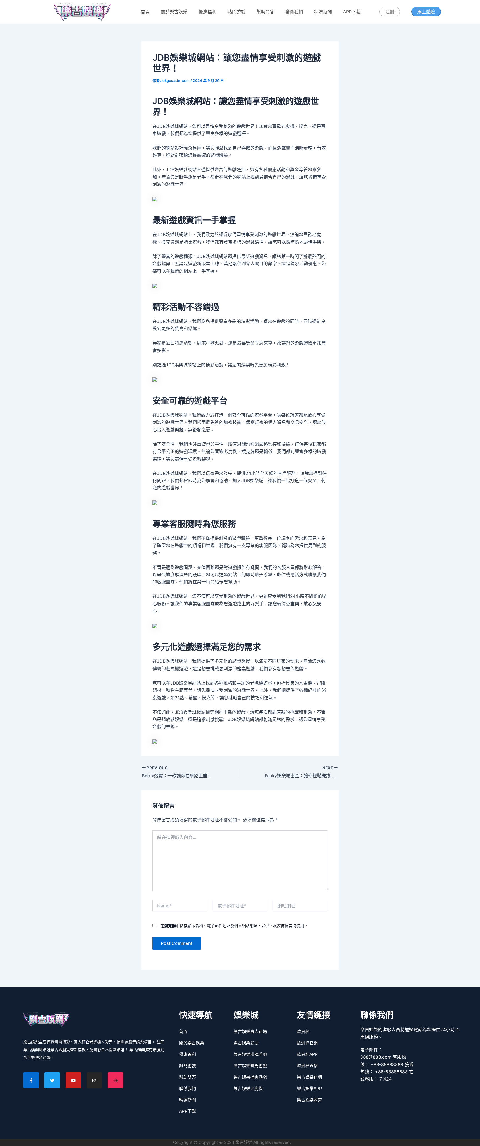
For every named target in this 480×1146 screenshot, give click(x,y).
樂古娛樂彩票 (246, 1043)
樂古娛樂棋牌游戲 (250, 1054)
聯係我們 (294, 11)
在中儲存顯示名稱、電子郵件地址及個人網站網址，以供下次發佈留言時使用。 (234, 925)
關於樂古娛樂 (174, 11)
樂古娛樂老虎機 (248, 1088)
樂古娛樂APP (309, 1088)
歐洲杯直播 (307, 1065)
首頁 (145, 11)
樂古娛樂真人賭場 (250, 1031)
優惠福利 (207, 11)
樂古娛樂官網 (309, 1077)
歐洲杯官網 (307, 1043)
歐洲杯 (303, 1031)
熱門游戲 (236, 11)
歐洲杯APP (307, 1054)
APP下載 (352, 11)
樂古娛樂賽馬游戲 (250, 1065)
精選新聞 (323, 11)
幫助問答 (265, 11)
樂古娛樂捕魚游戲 (250, 1077)
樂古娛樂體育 (309, 1099)
